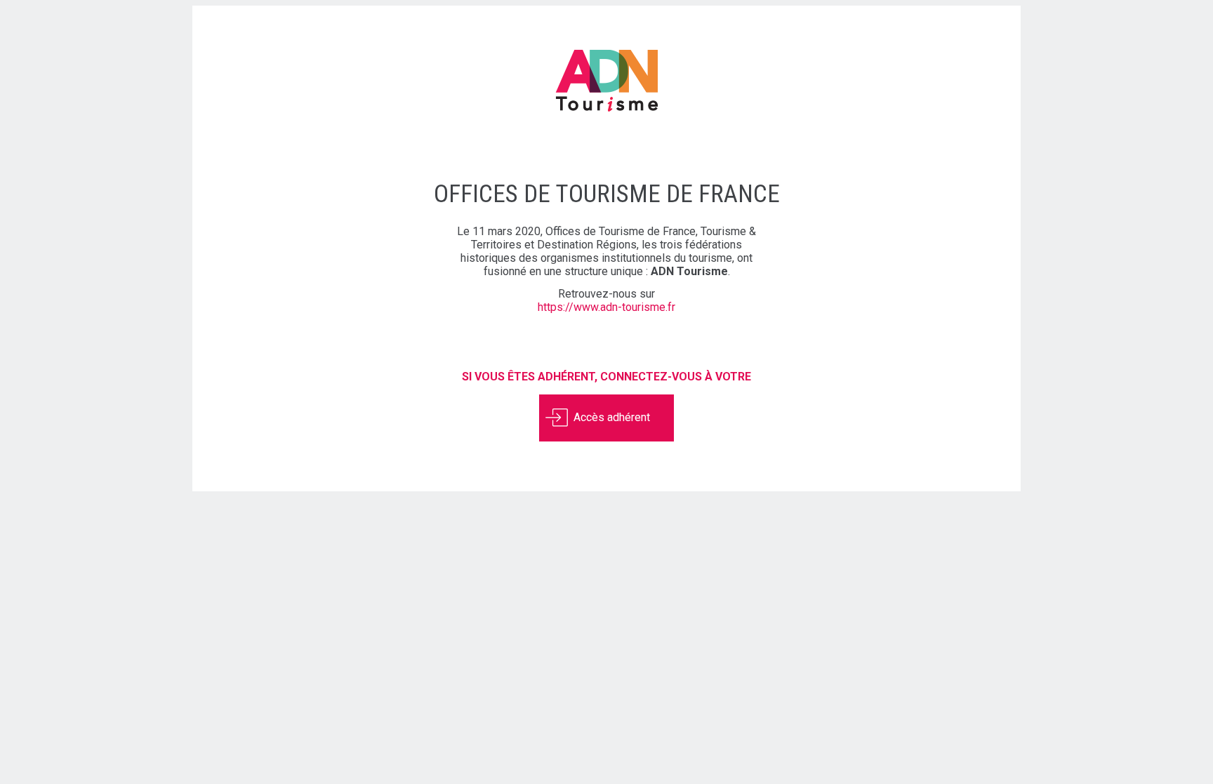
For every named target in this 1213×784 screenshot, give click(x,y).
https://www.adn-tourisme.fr (606, 307)
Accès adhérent (612, 416)
